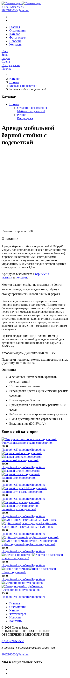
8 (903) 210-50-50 (13, 6)
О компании (17, 30)
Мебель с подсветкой (23, 85)
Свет (5, 51)
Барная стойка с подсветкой (20, 460)
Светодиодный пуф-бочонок (21, 589)
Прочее (6, 68)
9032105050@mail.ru (15, 10)
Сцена (6, 61)
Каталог (14, 34)
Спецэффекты (11, 65)
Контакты (15, 44)
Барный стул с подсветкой (19, 509)
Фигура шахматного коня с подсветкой (27, 442)
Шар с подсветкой (14, 572)
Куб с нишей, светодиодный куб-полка (27, 526)
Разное (21, 114)
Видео (6, 58)
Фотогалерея (17, 37)
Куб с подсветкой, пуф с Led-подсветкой (28, 544)
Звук (5, 54)
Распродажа (25, 118)
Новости (15, 41)
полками (21, 277)
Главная (14, 27)
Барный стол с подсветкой (19, 477)
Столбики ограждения (32, 107)
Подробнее (23, 449)
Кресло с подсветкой (15, 558)
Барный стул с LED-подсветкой (23, 491)
